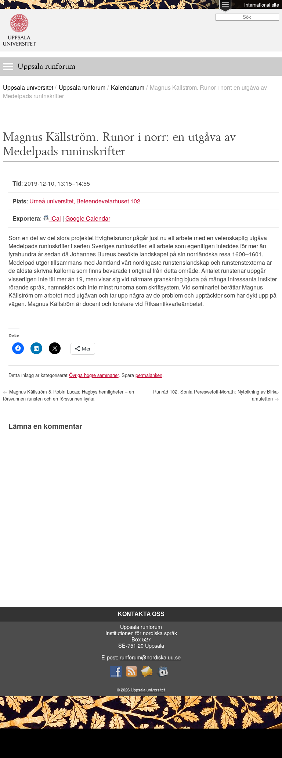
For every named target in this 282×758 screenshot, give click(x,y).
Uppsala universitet (28, 87)
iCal (55, 218)
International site (261, 4)
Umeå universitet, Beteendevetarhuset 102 (84, 201)
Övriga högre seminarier (94, 374)
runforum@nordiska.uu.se (150, 657)
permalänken (148, 374)
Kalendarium (127, 87)
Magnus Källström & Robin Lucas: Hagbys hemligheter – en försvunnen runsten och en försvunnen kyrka (68, 395)
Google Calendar (87, 218)
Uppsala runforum (82, 87)
